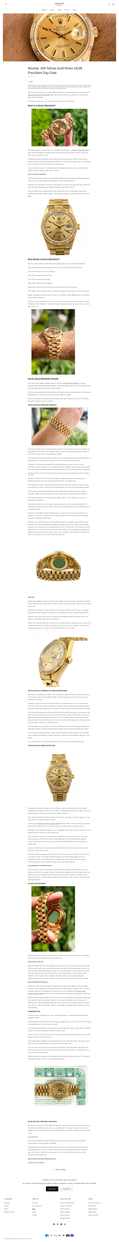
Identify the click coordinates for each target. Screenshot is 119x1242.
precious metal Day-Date (80, 150)
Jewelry (6, 1206)
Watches (6, 1203)
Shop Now (52, 1189)
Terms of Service (93, 1215)
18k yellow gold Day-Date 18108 (39, 95)
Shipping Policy (92, 1209)
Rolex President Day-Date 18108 (48, 823)
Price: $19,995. (33, 1137)
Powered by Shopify (27, 1238)
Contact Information (94, 1203)
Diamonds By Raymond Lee (15, 1238)
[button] (6, 4)
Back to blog (60, 1169)
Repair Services (64, 1215)
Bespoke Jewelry (65, 1218)
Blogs (34, 1209)
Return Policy (92, 1206)
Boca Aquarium (36, 1206)
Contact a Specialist (66, 1206)
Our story (35, 1203)
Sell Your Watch (65, 1209)
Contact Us (66, 1189)
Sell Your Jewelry (65, 1212)
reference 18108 (72, 383)
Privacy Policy (92, 1212)
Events (34, 1212)
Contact (34, 1215)
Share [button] (31, 81)
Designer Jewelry (9, 1212)
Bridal (6, 1209)
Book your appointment (67, 1203)
